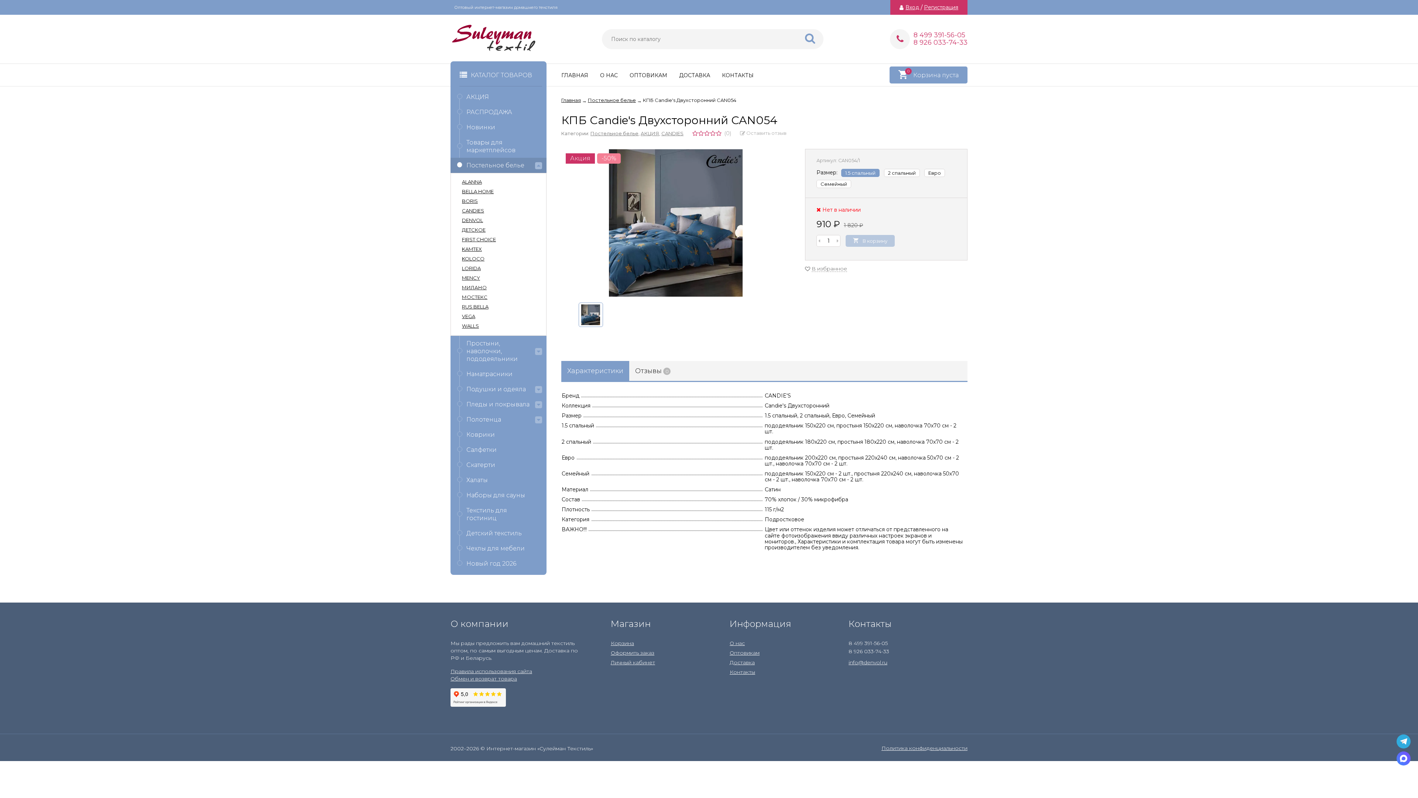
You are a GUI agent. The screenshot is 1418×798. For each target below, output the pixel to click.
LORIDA (471, 268)
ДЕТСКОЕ (474, 230)
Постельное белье (614, 133)
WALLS (470, 326)
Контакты (738, 75)
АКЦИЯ (650, 133)
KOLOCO (473, 259)
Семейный (834, 184)
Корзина (622, 643)
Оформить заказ (632, 652)
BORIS (470, 201)
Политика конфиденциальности (924, 748)
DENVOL (472, 220)
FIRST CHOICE (479, 239)
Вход (912, 7)
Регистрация (941, 7)
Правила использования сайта (491, 671)
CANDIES (672, 133)
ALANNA (472, 182)
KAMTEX (472, 249)
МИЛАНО (474, 287)
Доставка (694, 75)
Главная (574, 75)
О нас (609, 75)
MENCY (471, 278)
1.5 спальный (860, 173)
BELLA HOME (478, 191)
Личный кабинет (633, 662)
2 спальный (902, 173)
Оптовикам (648, 75)
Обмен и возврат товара (484, 678)
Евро (934, 173)
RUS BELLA (475, 307)
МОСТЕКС (474, 297)
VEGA (468, 316)
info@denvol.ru (868, 662)
